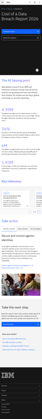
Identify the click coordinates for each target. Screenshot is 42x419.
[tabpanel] (21, 265)
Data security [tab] (23, 229)
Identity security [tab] (9, 229)
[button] (34, 2)
